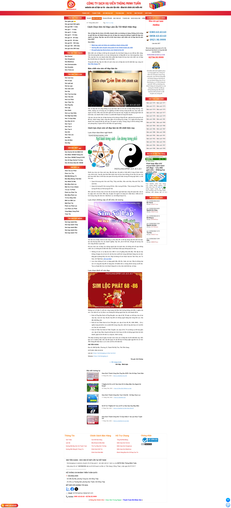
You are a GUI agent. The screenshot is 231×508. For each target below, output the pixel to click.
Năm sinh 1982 (151, 122)
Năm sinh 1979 (161, 116)
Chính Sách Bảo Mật (97, 452)
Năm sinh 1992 (151, 138)
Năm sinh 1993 (161, 138)
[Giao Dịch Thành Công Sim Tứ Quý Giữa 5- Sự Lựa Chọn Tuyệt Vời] (94, 420)
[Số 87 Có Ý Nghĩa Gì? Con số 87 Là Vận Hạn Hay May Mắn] (94, 409)
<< (115, 362)
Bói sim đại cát (108, 13)
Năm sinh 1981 (161, 119)
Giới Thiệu (148, 13)
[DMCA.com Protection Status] (146, 444)
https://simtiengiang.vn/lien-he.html (104, 353)
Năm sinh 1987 (161, 129)
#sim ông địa (123, 375)
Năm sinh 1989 (161, 132)
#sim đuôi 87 (130, 408)
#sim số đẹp (123, 408)
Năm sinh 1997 (161, 145)
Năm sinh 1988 (151, 132)
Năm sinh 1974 (151, 109)
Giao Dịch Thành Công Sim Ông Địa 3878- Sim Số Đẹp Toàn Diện (123, 373)
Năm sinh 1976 (151, 112)
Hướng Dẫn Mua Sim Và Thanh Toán (76, 446)
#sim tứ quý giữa (124, 421)
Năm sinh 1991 (161, 135)
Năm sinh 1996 (151, 145)
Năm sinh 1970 (151, 103)
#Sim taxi (123, 397)
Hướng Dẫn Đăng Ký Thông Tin (75, 449)
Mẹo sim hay (117, 18)
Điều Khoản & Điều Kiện (98, 443)
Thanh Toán (96, 13)
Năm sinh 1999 (161, 148)
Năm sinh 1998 (151, 148)
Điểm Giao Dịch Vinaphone (124, 446)
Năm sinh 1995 (161, 142)
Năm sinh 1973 (161, 106)
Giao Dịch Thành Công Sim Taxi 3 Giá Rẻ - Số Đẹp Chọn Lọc (121, 395)
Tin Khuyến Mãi (107, 18)
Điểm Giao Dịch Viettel (123, 443)
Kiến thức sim (96, 18)
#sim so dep (109, 23)
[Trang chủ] (115, 5)
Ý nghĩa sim (125, 18)
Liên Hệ (68, 443)
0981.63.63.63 (10, 505)
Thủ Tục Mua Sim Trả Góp (98, 446)
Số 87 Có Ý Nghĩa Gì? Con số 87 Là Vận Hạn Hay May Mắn (120, 406)
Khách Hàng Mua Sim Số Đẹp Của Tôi (127, 452)
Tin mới (88, 18)
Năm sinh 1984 (151, 125)
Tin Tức (129, 13)
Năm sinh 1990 (151, 135)
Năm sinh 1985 (161, 125)
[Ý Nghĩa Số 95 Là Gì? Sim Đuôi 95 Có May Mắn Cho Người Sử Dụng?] (94, 387)
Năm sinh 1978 (151, 116)
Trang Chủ (85, 13)
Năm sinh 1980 (151, 119)
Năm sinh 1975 (161, 109)
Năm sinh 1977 (161, 112)
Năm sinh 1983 (161, 122)
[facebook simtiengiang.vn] (228, 500)
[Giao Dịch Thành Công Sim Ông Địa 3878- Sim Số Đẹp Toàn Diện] (94, 377)
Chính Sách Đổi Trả (96, 449)
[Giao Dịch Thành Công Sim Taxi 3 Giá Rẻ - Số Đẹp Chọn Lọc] (94, 398)
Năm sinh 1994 (151, 142)
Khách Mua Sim (135, 18)
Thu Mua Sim (120, 13)
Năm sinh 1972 (151, 106)
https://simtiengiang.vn (100, 356)
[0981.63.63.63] (228, 505)
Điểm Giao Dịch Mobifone (124, 449)
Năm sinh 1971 (161, 103)
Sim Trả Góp (138, 13)
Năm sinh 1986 (151, 129)
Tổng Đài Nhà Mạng (122, 439)
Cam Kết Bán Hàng (96, 439)
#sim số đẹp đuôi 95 (119, 388)
